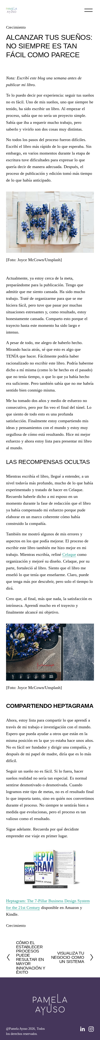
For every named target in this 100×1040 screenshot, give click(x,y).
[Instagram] (91, 1029)
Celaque (69, 554)
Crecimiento (16, 27)
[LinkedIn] (82, 1029)
